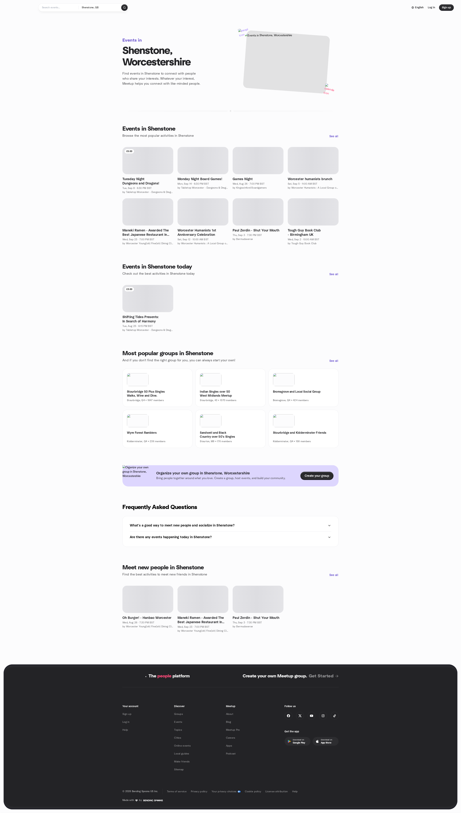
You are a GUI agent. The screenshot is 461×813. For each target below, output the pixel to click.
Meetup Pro (233, 730)
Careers (230, 738)
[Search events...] (124, 7)
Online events (182, 746)
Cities (177, 738)
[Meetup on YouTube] (311, 716)
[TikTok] (335, 716)
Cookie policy (253, 791)
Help (125, 730)
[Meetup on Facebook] (288, 716)
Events (178, 722)
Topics (178, 730)
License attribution (276, 791)
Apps (229, 746)
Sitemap (179, 769)
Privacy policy (199, 791)
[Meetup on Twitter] (300, 716)
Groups (178, 714)
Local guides (181, 753)
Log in (126, 722)
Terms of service (177, 791)
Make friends (182, 761)
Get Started (321, 676)
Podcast (231, 753)
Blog (228, 722)
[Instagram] (323, 716)
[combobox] (100, 7)
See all (333, 136)
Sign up (126, 714)
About (229, 714)
